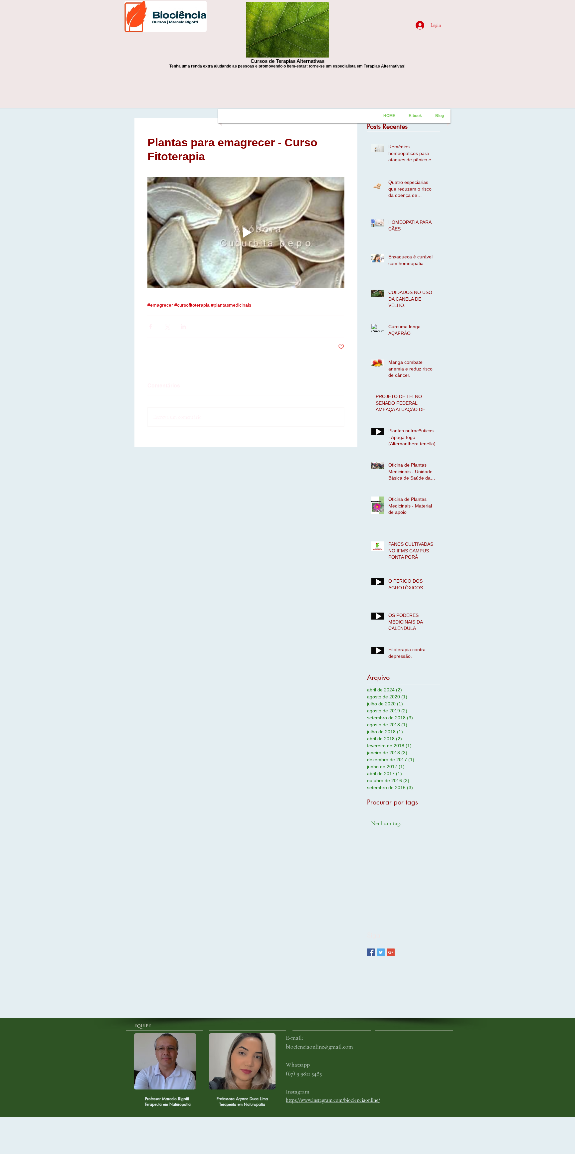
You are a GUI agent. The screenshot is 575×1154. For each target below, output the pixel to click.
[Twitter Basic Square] (381, 952)
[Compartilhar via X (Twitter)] (167, 326)
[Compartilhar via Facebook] (150, 326)
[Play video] (245, 232)
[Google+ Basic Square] (391, 952)
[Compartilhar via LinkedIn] (183, 326)
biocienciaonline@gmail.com (319, 1046)
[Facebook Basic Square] (371, 952)
